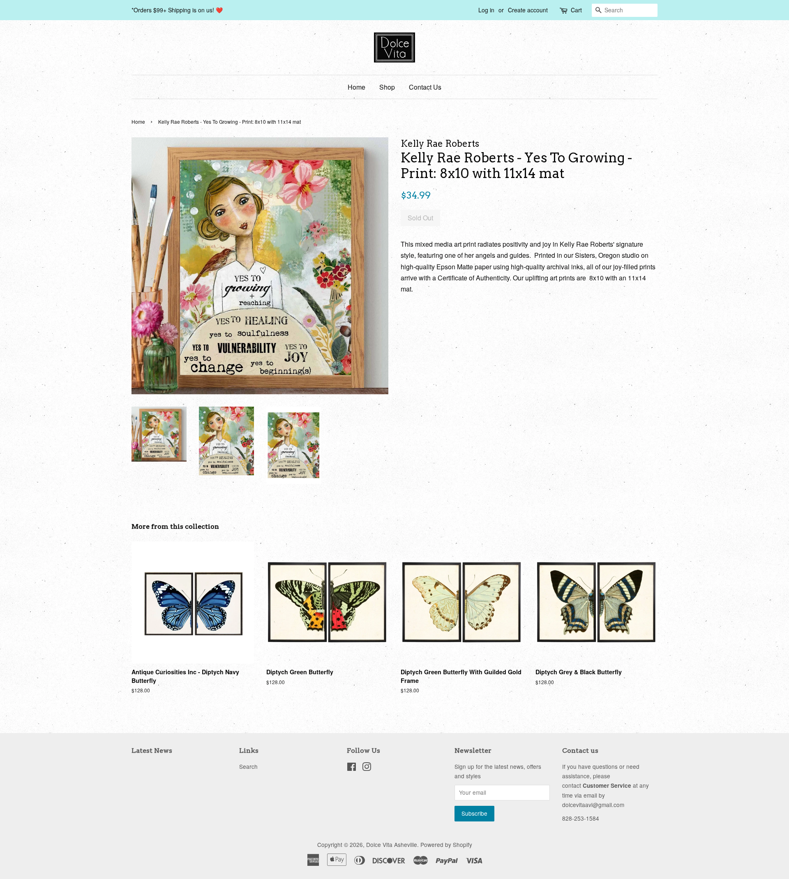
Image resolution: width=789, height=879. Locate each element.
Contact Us (425, 87)
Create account (528, 10)
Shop (387, 87)
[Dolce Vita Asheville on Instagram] (366, 768)
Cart (576, 10)
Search (248, 766)
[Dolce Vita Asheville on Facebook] (351, 768)
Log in (486, 10)
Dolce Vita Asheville (391, 844)
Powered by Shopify (446, 844)
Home (356, 87)
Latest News (152, 750)
